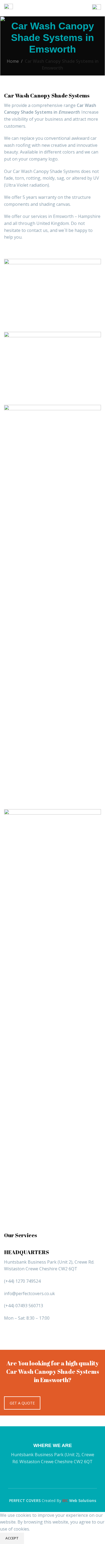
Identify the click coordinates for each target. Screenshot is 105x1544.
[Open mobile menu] (8, 8)
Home (13, 61)
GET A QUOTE (22, 1403)
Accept (12, 1538)
